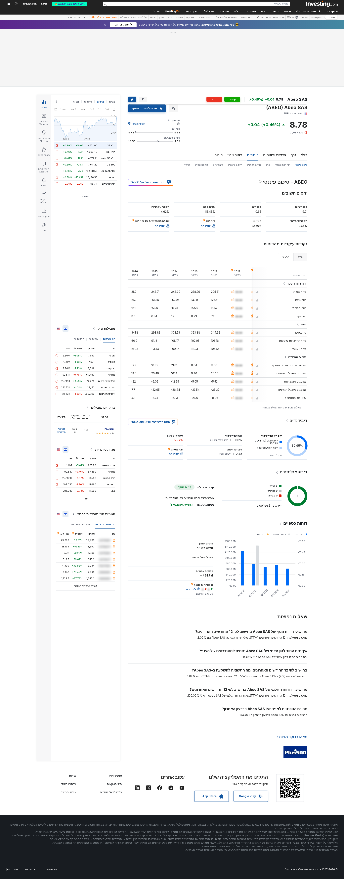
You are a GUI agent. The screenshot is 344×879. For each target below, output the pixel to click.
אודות (72, 775)
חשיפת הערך (139, 123)
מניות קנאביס (204, 17)
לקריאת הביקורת (61, 430)
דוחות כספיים (201, 164)
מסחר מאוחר (246, 17)
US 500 (111, 164)
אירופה (179, 17)
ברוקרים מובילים (103, 407)
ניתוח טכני (234, 155)
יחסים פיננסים (235, 164)
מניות (332, 17)
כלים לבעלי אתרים (111, 792)
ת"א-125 (110, 151)
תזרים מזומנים (254, 164)
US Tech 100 (108, 170)
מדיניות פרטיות (32, 869)
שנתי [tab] (300, 257)
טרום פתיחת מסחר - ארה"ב (270, 17)
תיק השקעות (114, 784)
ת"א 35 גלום (108, 158)
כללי (304, 155)
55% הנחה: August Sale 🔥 (70, 4)
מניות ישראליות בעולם (225, 17)
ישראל (305, 17)
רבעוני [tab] (285, 257)
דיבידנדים (218, 164)
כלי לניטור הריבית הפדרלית (133, 17)
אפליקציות (115, 775)
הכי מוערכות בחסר (105, 524)
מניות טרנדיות (105, 449)
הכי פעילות (109, 338)
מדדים (100, 101)
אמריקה (190, 17)
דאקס (112, 177)
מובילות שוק (106, 329)
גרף (293, 155)
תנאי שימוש (52, 869)
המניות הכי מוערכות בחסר (96, 514)
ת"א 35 (111, 145)
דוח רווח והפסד (282, 164)
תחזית (187, 164)
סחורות (88, 101)
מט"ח (112, 101)
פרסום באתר (68, 784)
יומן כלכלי (209, 11)
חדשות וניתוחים (274, 155)
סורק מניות (192, 11)
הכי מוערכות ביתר (80, 524)
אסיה (153, 17)
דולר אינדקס (108, 183)
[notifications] (16, 4)
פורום (218, 155)
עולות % (93, 338)
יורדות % (79, 338)
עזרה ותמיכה (68, 792)
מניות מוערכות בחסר (77, 17)
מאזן (268, 164)
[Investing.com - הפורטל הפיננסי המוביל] (322, 4)
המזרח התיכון (166, 17)
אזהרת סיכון (13, 869)
